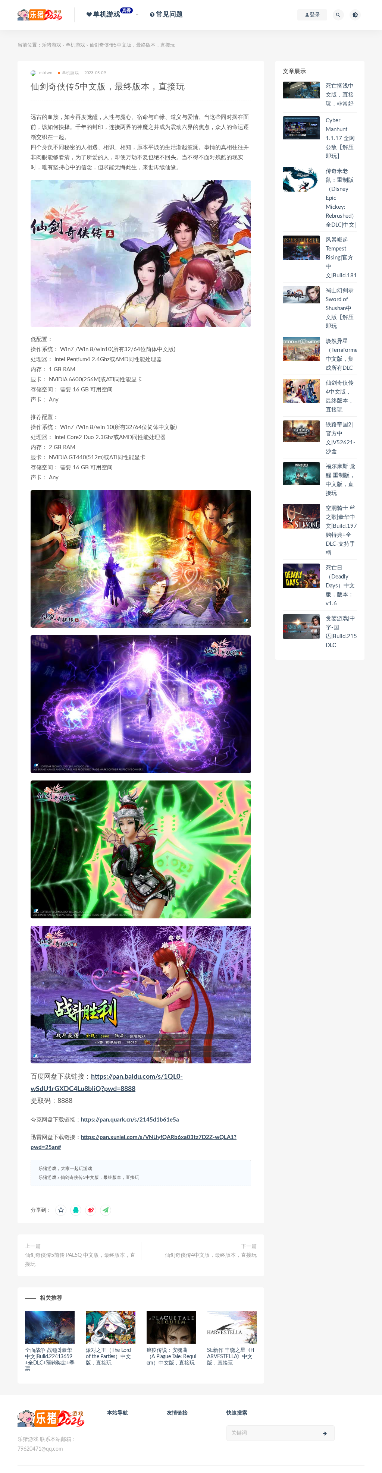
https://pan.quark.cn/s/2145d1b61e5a (130, 1120)
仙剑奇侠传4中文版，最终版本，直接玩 (211, 1255)
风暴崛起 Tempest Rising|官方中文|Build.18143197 (350, 257)
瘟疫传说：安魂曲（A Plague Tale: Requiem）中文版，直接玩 (171, 1357)
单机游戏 (75, 45)
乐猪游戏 (51, 45)
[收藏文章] (60, 1210)
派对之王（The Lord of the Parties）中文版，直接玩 (108, 1357)
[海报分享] (105, 1210)
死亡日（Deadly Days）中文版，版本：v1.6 (340, 585)
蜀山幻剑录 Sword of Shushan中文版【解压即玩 (340, 308)
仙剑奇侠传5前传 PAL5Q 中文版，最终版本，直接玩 (80, 1260)
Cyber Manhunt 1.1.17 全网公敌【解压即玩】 (340, 138)
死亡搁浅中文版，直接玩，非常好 (340, 95)
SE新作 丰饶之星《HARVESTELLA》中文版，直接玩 (230, 1357)
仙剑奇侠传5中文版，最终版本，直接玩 (99, 1177)
